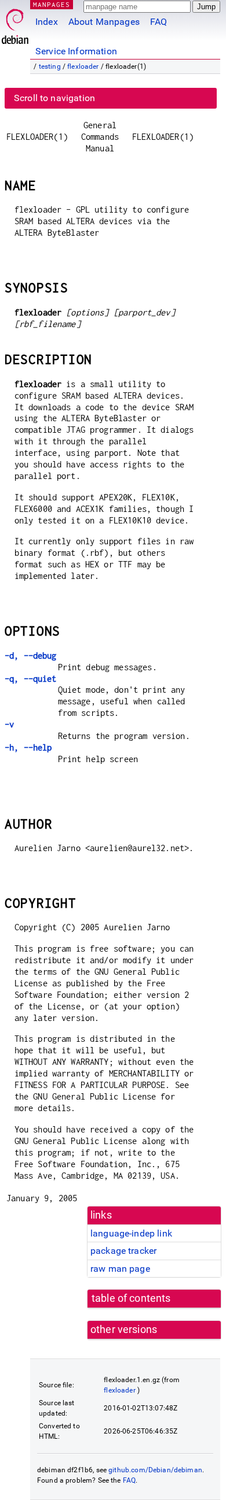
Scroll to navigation (54, 97)
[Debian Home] (15, 23)
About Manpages (104, 21)
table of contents (131, 1298)
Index (46, 21)
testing (50, 66)
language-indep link (131, 1233)
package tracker (123, 1250)
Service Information (76, 51)
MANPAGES (51, 4)
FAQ (158, 21)
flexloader (83, 66)
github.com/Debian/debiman (155, 1470)
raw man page (120, 1268)
